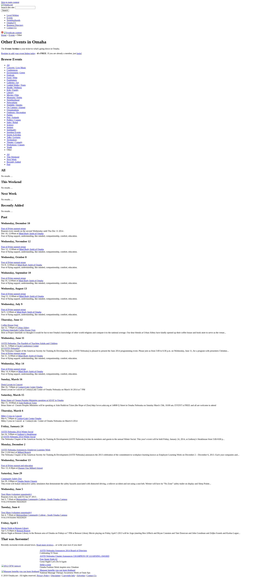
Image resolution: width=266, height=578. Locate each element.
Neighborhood (13, 100)
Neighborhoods (13, 20)
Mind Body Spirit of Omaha (31, 233)
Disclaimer (55, 575)
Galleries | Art (13, 82)
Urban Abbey (23, 327)
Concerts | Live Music (16, 67)
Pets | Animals (13, 117)
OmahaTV (11, 23)
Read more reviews (44, 545)
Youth (9, 147)
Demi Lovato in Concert (11, 384)
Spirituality (11, 130)
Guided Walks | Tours (16, 85)
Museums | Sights (14, 97)
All (8, 65)
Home (4, 35)
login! (79, 53)
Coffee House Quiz (9, 325)
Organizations (13, 110)
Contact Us (11, 28)
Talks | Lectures (13, 137)
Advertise (81, 575)
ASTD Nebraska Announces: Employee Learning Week (25, 450)
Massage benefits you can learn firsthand (57, 570)
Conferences (12, 70)
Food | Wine (12, 77)
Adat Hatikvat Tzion (28, 403)
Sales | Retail (12, 122)
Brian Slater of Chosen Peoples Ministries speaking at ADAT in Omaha (32, 400)
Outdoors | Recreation (16, 112)
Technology (12, 140)
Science (10, 125)
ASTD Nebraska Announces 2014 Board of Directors (63, 550)
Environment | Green (16, 72)
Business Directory (15, 25)
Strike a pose (45, 564)
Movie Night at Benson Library (15, 528)
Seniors (10, 127)
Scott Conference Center (28, 346)
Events (10, 18)
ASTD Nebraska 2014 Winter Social (17, 432)
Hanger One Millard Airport (30, 468)
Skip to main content (10, 2)
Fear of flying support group (13, 228)
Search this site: (8, 7)
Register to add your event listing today (18, 53)
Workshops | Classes (16, 145)
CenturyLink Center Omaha (30, 387)
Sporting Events (14, 132)
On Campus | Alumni (16, 107)
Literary (10, 92)
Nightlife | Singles (14, 105)
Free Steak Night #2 (48, 559)
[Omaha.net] (7, 5)
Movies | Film (13, 95)
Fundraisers (12, 80)
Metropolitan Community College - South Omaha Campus (41, 499)
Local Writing (13, 15)
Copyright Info (68, 575)
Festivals (10, 75)
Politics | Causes (14, 120)
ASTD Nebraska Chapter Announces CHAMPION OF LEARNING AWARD (74, 556)
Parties (9, 115)
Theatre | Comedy (14, 142)
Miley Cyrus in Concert (11, 416)
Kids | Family (12, 90)
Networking (12, 102)
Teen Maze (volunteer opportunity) (16, 494)
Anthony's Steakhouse (27, 434)
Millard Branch (24, 452)
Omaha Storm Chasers (27, 481)
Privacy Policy (43, 575)
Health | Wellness (14, 87)
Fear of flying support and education (17, 465)
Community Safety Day (11, 479)
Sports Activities (14, 135)
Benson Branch (23, 530)
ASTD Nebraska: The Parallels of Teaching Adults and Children (29, 343)
